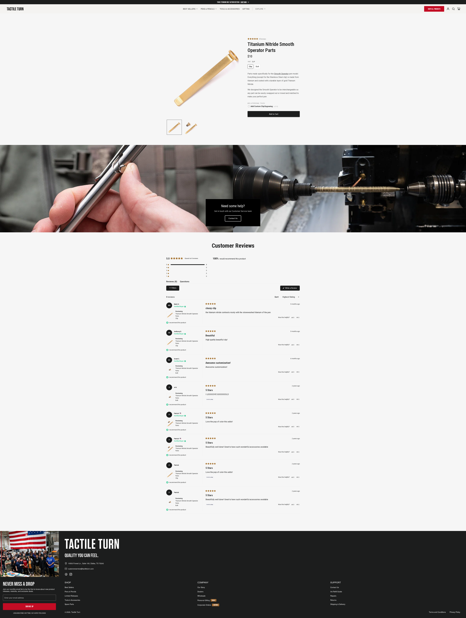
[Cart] (458, 8)
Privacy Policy (455, 612)
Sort (277, 297)
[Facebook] (66, 574)
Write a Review (292, 289)
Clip (251, 67)
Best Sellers (69, 587)
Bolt (258, 67)
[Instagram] (70, 574)
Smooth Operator (281, 74)
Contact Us (233, 218)
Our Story (201, 587)
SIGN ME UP (29, 606)
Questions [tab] (184, 282)
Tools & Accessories (72, 600)
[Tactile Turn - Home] (15, 9)
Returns (333, 600)
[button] (257, 39)
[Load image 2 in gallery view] (190, 127)
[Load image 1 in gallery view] (174, 127)
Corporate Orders (204, 605)
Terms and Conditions (437, 612)
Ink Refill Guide (336, 592)
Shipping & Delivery (337, 604)
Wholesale (201, 596)
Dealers (200, 592)
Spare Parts (69, 604)
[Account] (448, 8)
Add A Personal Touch (256, 103)
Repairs (333, 596)
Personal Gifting (203, 600)
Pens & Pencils (70, 592)
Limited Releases (71, 596)
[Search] (453, 8)
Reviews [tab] (171, 282)
